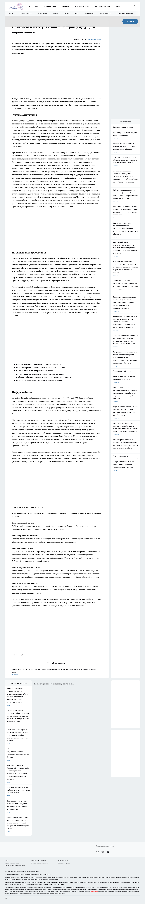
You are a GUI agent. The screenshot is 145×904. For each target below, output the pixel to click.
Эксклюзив (33, 6)
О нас (6, 860)
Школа (55, 13)
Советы (10, 13)
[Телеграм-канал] (102, 852)
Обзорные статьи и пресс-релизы (15, 865)
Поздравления (105, 13)
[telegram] (22, 655)
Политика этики (63, 860)
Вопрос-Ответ (50, 6)
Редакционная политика (12, 863)
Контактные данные (64, 863)
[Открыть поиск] (134, 6)
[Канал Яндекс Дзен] (108, 852)
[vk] (15, 655)
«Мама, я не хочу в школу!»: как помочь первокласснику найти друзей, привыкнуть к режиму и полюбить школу (54, 671)
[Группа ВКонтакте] (97, 852)
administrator (94, 39)
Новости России (82, 6)
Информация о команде (38, 860)
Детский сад (89, 13)
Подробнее (60, 884)
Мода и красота (26, 13)
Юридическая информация (39, 863)
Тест (118, 6)
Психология (42, 13)
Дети (76, 13)
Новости (65, 6)
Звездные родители (125, 13)
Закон (66, 13)
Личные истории (102, 6)
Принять (130, 21)
